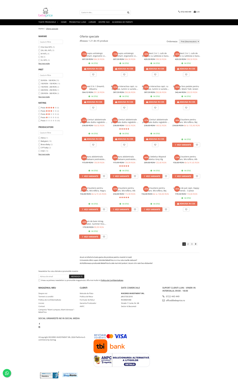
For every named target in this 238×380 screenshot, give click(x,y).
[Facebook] (39, 324)
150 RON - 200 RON (49, 87)
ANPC (82, 306)
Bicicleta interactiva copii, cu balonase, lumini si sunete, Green (155, 87)
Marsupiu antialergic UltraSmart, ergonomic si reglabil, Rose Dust (93, 54)
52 (42, 57)
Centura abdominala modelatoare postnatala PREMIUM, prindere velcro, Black (124, 158)
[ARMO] (49, 375)
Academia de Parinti (122, 22)
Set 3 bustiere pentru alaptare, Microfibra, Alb (124, 189)
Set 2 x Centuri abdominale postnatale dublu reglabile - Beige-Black (124, 120)
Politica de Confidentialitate (112, 280)
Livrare (92, 22)
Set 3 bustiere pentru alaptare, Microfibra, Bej (186, 120)
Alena (43, 138)
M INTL (44, 53)
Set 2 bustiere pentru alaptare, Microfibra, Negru (93, 189)
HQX (43, 151)
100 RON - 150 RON (49, 83)
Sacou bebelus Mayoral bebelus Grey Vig (155, 158)
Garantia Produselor (88, 303)
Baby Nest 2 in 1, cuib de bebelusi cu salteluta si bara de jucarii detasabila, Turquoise (155, 54)
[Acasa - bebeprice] (52, 12)
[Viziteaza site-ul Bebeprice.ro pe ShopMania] (70, 375)
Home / (42, 28)
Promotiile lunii (77, 22)
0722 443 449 (172, 296)
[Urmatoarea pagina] (196, 244)
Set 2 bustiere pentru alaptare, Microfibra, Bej (155, 189)
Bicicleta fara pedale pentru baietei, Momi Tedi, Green (186, 87)
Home (64, 22)
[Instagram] (39, 327)
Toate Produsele (47, 22)
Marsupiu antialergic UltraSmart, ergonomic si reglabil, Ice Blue (124, 54)
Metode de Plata (86, 293)
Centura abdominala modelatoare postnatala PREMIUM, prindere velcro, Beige (93, 158)
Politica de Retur (86, 296)
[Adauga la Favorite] (93, 74)
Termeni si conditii (45, 296)
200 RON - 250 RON (49, 90)
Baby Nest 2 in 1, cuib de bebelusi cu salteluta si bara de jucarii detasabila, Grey (186, 54)
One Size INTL (46, 47)
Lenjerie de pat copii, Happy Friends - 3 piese (186, 189)
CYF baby (44, 147)
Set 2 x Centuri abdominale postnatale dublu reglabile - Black (155, 120)
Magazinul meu (47, 287)
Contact (41, 306)
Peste (43, 107)
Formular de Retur (87, 300)
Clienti (83, 287)
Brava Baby (45, 144)
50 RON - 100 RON (48, 80)
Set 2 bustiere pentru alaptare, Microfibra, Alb (186, 158)
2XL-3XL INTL (46, 50)
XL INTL (44, 60)
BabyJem (44, 141)
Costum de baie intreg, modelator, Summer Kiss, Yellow (93, 222)
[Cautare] (128, 12)
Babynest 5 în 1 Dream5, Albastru (93, 87)
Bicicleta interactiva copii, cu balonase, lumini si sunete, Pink (124, 87)
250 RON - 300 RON (49, 93)
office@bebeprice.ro (175, 300)
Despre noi (104, 22)
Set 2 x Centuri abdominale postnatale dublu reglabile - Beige (93, 120)
